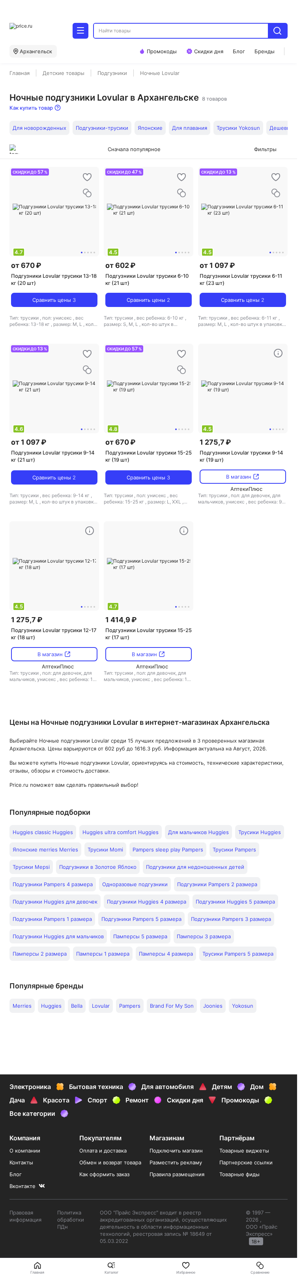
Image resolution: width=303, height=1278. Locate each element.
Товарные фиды (239, 1174)
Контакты (21, 1162)
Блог (15, 1174)
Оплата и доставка (103, 1150)
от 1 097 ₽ (217, 265)
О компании (24, 1150)
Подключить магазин (176, 1150)
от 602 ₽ (120, 265)
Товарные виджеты (244, 1150)
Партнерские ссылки (246, 1162)
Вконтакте (22, 1186)
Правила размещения (177, 1174)
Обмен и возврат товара (110, 1162)
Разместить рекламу (176, 1162)
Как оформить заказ (104, 1174)
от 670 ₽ (26, 265)
